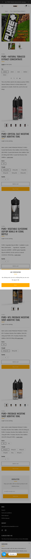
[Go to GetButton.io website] (4, 557)
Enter (15, 285)
